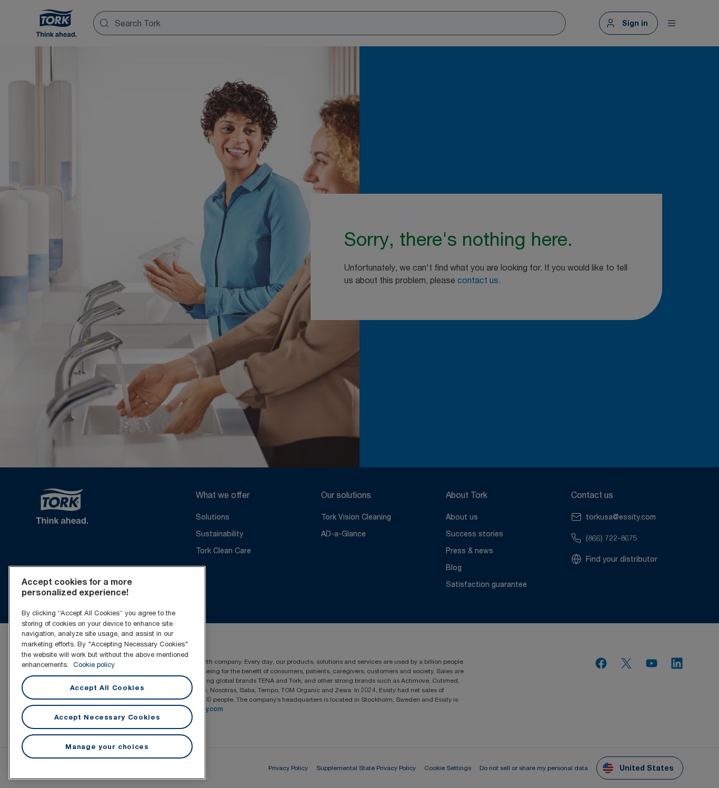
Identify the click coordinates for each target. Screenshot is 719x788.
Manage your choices (106, 746)
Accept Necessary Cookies (107, 717)
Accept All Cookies (107, 687)
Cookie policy (94, 664)
